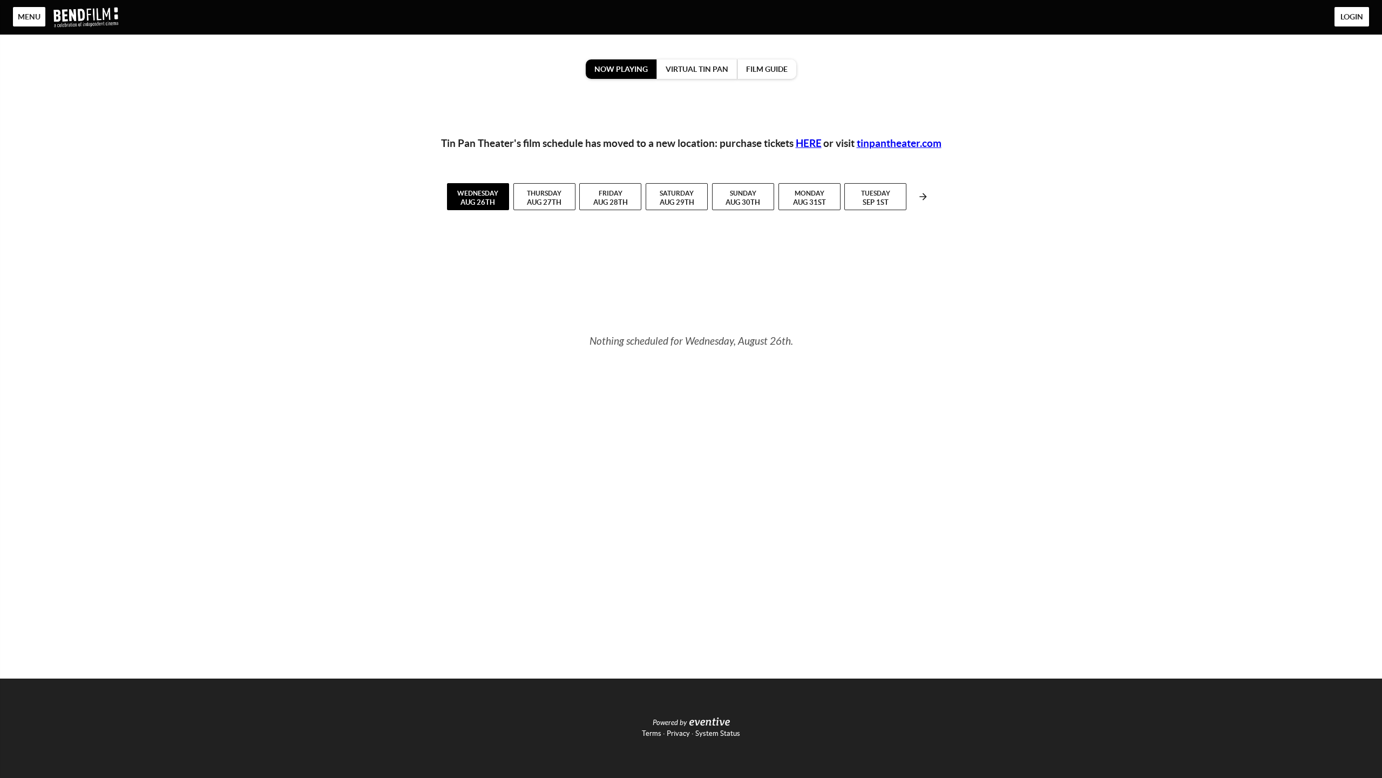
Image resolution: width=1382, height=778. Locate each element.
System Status (717, 733)
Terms (651, 733)
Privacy (678, 733)
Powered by (670, 723)
